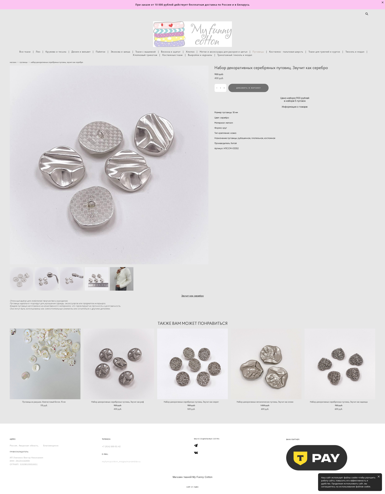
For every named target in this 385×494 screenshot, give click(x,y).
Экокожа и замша (120, 51)
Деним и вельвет (81, 51)
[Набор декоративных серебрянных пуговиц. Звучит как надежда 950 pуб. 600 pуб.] (340, 364)
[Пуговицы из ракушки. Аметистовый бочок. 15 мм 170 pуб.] (45, 364)
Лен (38, 51)
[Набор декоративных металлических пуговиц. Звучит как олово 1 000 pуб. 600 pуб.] (266, 364)
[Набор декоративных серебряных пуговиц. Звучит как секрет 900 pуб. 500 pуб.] (192, 364)
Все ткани (25, 51)
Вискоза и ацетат (171, 51)
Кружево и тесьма (56, 51)
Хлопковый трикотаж (145, 54)
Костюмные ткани (172, 54)
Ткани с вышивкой (145, 51)
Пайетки (100, 51)
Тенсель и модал (354, 51)
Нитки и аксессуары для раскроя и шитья (223, 51)
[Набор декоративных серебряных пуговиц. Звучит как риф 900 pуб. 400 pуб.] (118, 364)
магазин (13, 62)
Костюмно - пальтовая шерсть (286, 51)
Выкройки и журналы (200, 54)
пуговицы (24, 62)
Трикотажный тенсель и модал (234, 54)
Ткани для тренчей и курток (324, 51)
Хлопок (190, 51)
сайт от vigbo (192, 487)
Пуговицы (258, 51)
